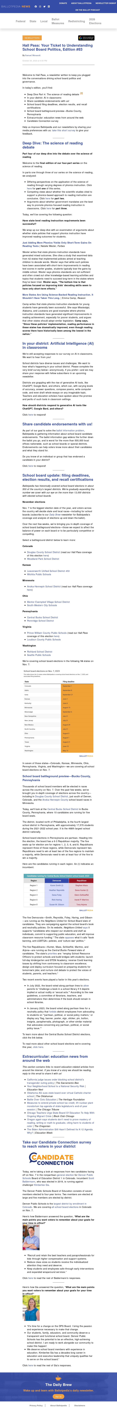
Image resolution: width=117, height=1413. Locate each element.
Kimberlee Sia (41, 1184)
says (85, 927)
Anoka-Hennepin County (55, 799)
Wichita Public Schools (39, 574)
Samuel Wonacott (32, 55)
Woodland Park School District (43, 558)
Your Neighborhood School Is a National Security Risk (55, 1086)
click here (38, 1047)
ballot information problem (70, 430)
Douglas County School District (43, 552)
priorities (52, 953)
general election (65, 1174)
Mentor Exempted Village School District (48, 601)
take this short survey (63, 130)
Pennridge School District (40, 620)
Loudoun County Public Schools (44, 639)
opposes (69, 937)
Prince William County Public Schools (47, 632)
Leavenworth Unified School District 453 (48, 571)
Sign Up (58, 1396)
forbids (53, 1011)
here (30, 188)
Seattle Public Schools (39, 655)
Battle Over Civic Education (41, 1099)
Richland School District (39, 651)
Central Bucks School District (42, 617)
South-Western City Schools (42, 605)
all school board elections (65, 1207)
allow (86, 985)
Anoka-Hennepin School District (44, 586)
